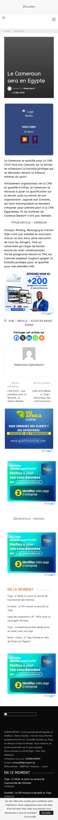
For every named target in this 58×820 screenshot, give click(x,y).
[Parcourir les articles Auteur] (29, 353)
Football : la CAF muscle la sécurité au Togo (27, 793)
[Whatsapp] (35, 338)
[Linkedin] (29, 338)
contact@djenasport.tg (23, 762)
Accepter (46, 812)
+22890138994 (32, 758)
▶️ (24, 139)
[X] (23, 338)
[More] (41, 338)
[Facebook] (16, 338)
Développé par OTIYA (29, 147)
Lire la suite (30, 816)
